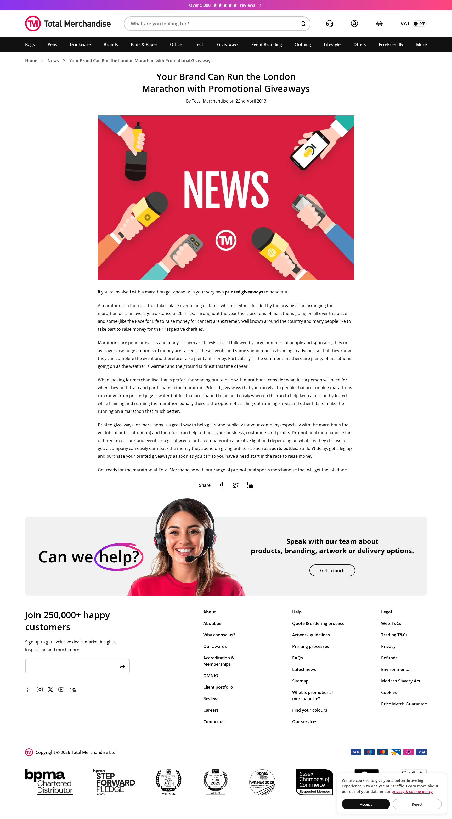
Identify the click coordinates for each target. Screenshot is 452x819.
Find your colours (309, 710)
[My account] (354, 24)
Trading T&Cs (394, 635)
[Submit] (122, 666)
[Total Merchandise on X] (50, 689)
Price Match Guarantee (404, 704)
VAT (405, 23)
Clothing (303, 44)
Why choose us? (219, 635)
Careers (211, 710)
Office (176, 44)
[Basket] (379, 24)
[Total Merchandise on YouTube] (61, 689)
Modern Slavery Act (400, 681)
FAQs (297, 658)
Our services (304, 722)
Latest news (304, 669)
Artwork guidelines (311, 635)
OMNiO (210, 676)
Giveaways (228, 44)
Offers (359, 44)
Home (31, 61)
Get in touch (332, 570)
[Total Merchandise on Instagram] (40, 689)
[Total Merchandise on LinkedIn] (73, 689)
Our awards (215, 646)
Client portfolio (218, 687)
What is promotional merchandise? (312, 696)
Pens (52, 44)
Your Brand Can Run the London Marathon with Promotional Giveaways (141, 61)
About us (212, 623)
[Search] (303, 24)
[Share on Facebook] (221, 485)
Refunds (389, 658)
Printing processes (310, 646)
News (53, 61)
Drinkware (80, 44)
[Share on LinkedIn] (250, 485)
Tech (199, 44)
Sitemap (300, 681)
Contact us (213, 722)
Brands (111, 44)
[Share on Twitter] (236, 485)
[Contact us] (329, 24)
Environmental (395, 669)
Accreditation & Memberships (218, 661)
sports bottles (283, 448)
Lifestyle (332, 44)
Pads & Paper (144, 44)
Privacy (388, 646)
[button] (217, 23)
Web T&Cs (391, 623)
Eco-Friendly (391, 44)
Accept (366, 804)
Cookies (389, 692)
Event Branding (266, 44)
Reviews (211, 699)
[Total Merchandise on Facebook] (28, 689)
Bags (30, 44)
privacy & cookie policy (412, 791)
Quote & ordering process (318, 623)
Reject (417, 804)
